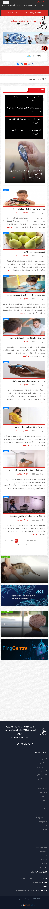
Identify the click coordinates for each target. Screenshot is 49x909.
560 (12, 541)
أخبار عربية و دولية (41, 767)
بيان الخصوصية (41, 818)
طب (45, 838)
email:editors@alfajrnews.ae (24, 890)
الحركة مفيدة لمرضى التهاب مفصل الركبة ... (26, 97)
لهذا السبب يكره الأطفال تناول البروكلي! (29, 209)
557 (24, 541)
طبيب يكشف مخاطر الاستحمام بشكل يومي (26, 470)
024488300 (37, 882)
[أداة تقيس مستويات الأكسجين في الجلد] (24, 370)
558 (20, 541)
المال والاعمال (42, 775)
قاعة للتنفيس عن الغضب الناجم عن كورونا (27, 516)
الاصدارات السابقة (41, 847)
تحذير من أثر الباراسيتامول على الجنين (30, 427)
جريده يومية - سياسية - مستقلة (23, 22)
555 (31, 541)
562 (5, 541)
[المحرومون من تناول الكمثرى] (24, 241)
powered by (18, 905)
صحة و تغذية (42, 822)
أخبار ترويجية (42, 788)
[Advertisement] (24, 695)
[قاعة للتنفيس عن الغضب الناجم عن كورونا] (24, 505)
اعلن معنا (43, 867)
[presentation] (4, 2)
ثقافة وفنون (43, 851)
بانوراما (44, 800)
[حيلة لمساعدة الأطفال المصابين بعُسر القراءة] (24, 284)
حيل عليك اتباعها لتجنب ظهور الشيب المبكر (27, 338)
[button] (44, 569)
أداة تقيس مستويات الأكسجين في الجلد (28, 381)
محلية (45, 834)
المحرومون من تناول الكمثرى (33, 252)
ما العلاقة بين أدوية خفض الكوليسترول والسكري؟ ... (23, 108)
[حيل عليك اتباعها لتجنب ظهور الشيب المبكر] (24, 327)
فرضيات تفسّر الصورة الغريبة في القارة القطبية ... (24, 119)
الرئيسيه (41, 79)
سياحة (45, 804)
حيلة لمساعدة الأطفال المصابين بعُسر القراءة (26, 295)
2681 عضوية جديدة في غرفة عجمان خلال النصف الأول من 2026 (23, 5)
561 (9, 541)
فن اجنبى (44, 855)
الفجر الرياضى (42, 771)
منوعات (32, 79)
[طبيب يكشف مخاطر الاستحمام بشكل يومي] (24, 459)
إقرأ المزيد (10, 227)
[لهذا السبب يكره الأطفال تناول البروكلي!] (24, 198)
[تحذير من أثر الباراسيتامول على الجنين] (24, 416)
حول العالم (43, 796)
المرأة (45, 830)
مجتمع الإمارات (41, 779)
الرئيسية (44, 759)
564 (25, 545)
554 (35, 541)
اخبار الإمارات (42, 763)
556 (27, 541)
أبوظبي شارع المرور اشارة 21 (31, 878)
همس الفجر (43, 792)
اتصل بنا (44, 863)
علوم (45, 808)
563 (29, 545)
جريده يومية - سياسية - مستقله (20, 732)
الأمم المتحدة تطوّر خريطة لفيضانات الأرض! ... (25, 130)
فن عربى (44, 859)
